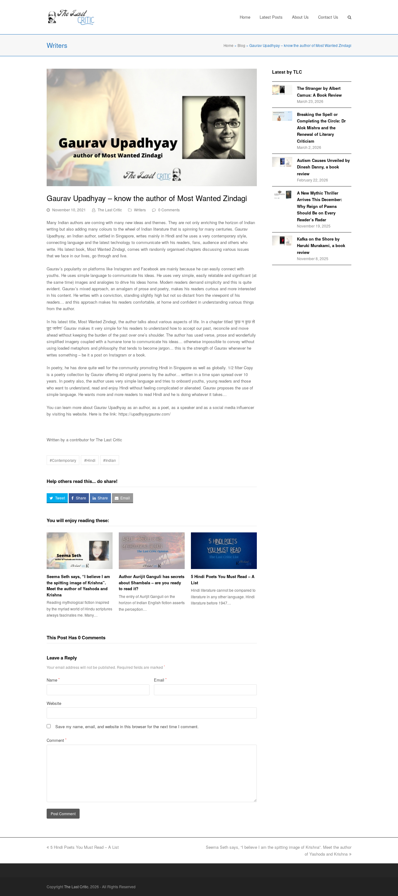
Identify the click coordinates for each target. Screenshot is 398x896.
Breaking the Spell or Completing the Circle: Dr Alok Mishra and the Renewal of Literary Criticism (321, 127)
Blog (241, 45)
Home (229, 45)
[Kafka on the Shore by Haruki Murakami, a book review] (282, 241)
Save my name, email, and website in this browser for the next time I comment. (127, 726)
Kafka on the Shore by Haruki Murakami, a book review (321, 245)
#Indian (109, 460)
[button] (57, 498)
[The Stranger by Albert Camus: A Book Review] (282, 90)
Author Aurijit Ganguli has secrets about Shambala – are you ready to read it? (151, 582)
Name (53, 680)
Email (160, 680)
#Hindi (89, 460)
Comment (57, 740)
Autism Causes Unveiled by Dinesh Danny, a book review (323, 167)
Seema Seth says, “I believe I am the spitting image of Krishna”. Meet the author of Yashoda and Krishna (78, 585)
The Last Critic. (76, 886)
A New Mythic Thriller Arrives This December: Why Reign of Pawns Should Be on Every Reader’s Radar (319, 206)
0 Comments (169, 209)
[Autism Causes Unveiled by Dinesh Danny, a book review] (282, 162)
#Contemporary (63, 460)
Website (54, 703)
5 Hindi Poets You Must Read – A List (84, 847)
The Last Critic (110, 209)
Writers (140, 209)
